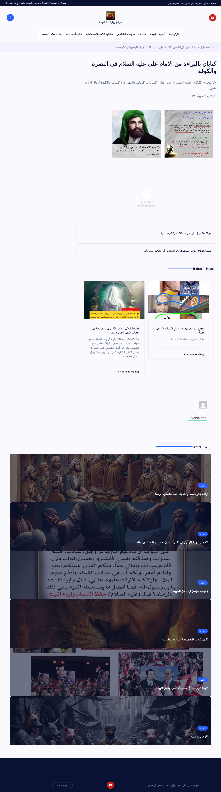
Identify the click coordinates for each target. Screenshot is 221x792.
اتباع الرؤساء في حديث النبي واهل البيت (181, 687)
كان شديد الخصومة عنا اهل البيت (185, 639)
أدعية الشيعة (157, 34)
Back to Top (61, 785)
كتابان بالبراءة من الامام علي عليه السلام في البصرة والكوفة (156, 47)
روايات (202, 485)
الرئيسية (174, 34)
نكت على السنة (51, 34)
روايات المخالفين (126, 34)
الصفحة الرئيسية (205, 47)
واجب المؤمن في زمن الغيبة (190, 590)
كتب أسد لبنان (74, 34)
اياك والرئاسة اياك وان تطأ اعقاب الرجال (181, 493)
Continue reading (193, 354)
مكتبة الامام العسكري (99, 34)
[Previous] (208, 446)
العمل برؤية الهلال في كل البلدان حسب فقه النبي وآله (172, 542)
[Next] (203, 446)
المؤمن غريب (199, 736)
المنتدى (142, 34)
